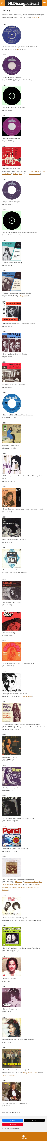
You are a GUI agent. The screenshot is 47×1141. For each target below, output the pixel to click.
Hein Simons (21, 887)
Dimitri (35, 1073)
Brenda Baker (35, 17)
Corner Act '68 (27, 696)
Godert (18, 49)
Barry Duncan (18, 884)
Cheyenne (18, 882)
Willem (4, 1075)
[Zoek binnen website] (2, 3)
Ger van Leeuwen (33, 171)
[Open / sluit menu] (44, 3)
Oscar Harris (13, 887)
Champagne (30, 887)
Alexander (12, 1075)
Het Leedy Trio (17, 174)
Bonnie (30, 1073)
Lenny (25, 1073)
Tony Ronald (24, 296)
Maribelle (10, 884)
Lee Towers (34, 882)
